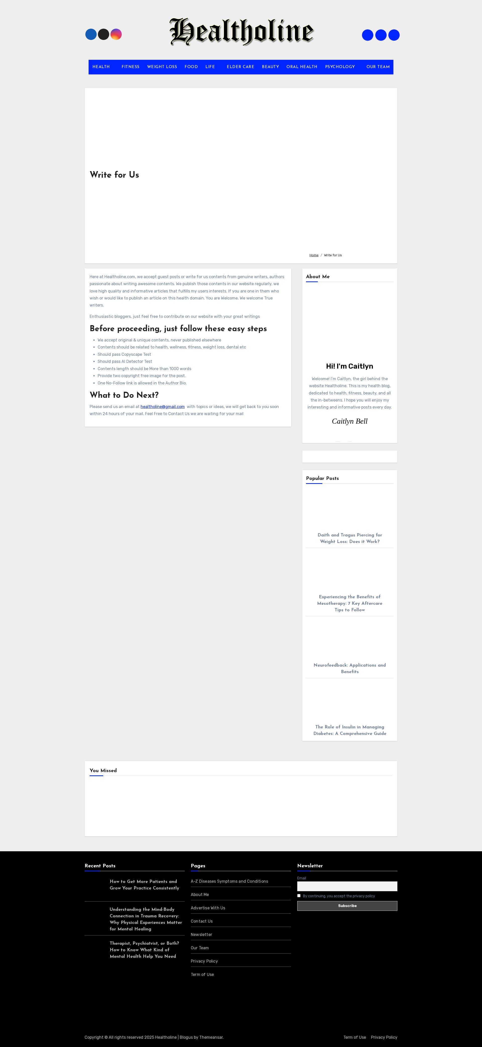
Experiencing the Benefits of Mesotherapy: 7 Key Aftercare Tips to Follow (349, 604)
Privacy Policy (204, 961)
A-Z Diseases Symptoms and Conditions (229, 881)
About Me (200, 894)
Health (104, 807)
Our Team (200, 947)
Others (181, 807)
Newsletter (201, 934)
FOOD (191, 67)
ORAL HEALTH (302, 67)
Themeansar (211, 1037)
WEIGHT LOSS (162, 67)
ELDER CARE (240, 67)
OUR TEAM (378, 67)
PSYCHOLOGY (340, 67)
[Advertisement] (350, 170)
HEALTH (101, 67)
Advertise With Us (208, 908)
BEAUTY (270, 67)
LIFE (210, 67)
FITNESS (131, 67)
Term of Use (202, 974)
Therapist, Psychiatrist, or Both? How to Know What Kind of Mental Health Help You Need (144, 950)
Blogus (186, 1037)
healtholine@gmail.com (163, 406)
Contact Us (202, 921)
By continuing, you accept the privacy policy (338, 896)
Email (301, 878)
